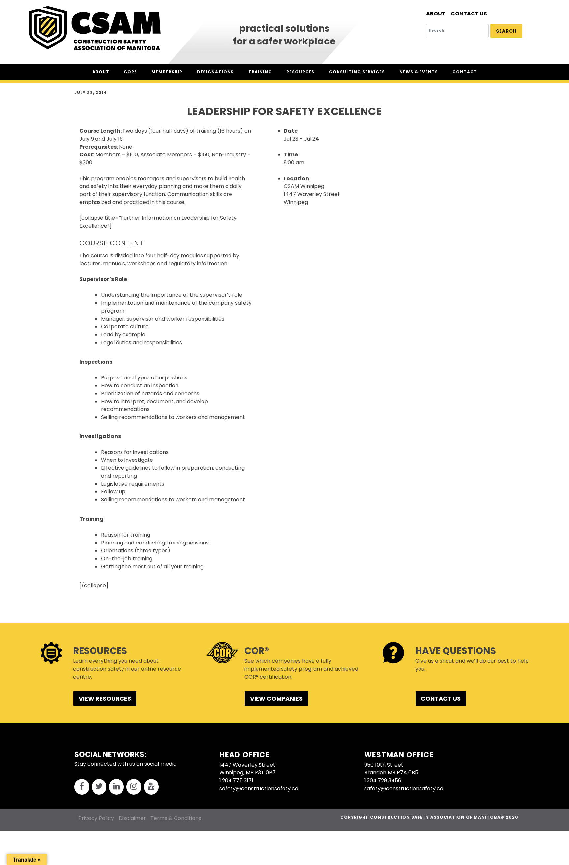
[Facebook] (81, 787)
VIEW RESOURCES (105, 698)
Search (506, 31)
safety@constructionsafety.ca (258, 788)
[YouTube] (151, 787)
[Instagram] (133, 787)
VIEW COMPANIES (276, 698)
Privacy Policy (96, 818)
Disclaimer (132, 818)
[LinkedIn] (116, 787)
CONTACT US (441, 698)
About (436, 13)
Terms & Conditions (175, 818)
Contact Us (469, 13)
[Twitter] (99, 787)
